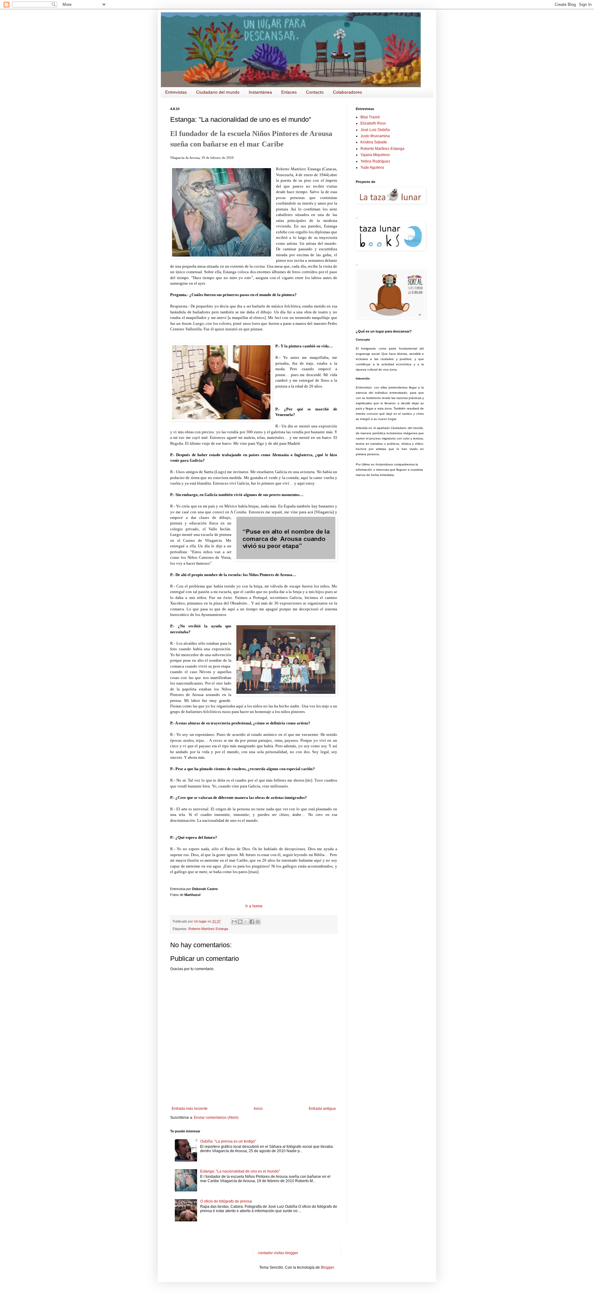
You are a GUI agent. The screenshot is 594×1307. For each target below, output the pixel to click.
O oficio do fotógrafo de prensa (226, 1201)
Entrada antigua (322, 1108)
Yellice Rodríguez (375, 161)
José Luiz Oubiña (375, 130)
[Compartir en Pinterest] (258, 922)
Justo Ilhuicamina (375, 136)
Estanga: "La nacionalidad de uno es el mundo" (240, 1171)
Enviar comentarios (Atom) (216, 1117)
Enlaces (289, 92)
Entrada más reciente (190, 1108)
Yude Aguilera (372, 167)
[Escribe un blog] (240, 922)
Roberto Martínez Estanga (208, 929)
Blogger (327, 1267)
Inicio (258, 1108)
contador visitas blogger (278, 1253)
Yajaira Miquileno (375, 155)
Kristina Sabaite (373, 142)
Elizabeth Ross (373, 123)
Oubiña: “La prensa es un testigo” (228, 1141)
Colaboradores (347, 92)
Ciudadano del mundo (217, 92)
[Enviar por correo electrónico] (234, 922)
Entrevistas (176, 92)
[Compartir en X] (246, 922)
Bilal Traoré (370, 117)
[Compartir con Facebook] (252, 922)
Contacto (315, 92)
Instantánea (260, 92)
